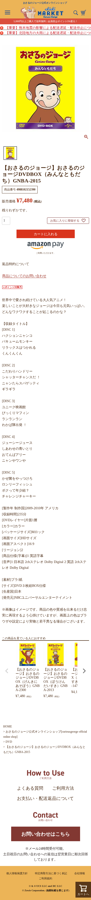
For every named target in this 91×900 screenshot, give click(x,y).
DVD (9, 742)
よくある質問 (30, 788)
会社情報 (79, 873)
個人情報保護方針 (17, 873)
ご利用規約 (45, 878)
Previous (7, 671)
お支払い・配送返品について (45, 798)
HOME (7, 726)
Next (84, 671)
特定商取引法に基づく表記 (51, 873)
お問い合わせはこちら (45, 834)
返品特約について (15, 264)
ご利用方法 (63, 788)
